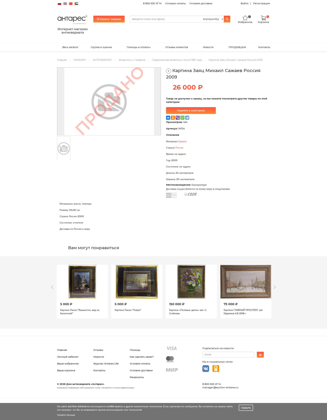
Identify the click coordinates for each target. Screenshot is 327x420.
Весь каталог (70, 47)
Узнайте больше (66, 414)
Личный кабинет (68, 356)
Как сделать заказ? (142, 356)
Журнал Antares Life (106, 363)
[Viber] (178, 118)
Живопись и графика (132, 59)
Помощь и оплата (138, 47)
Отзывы (98, 350)
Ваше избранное (68, 363)
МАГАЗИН (79, 59)
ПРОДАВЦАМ (237, 47)
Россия (179, 147)
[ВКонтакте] (168, 118)
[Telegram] (187, 118)
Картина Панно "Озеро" (127, 309)
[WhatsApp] (182, 118)
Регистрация (261, 3)
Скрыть (246, 407)
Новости (208, 47)
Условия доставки (200, 3)
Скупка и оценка (101, 47)
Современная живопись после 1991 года (177, 59)
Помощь (135, 350)
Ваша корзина (66, 370)
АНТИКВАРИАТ (102, 59)
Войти (244, 3)
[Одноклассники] (173, 118)
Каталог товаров (110, 19)
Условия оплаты (175, 3)
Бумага (182, 141)
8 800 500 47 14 (152, 3)
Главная (62, 59)
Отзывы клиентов (176, 47)
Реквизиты (137, 377)
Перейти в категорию (191, 110)
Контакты (264, 47)
